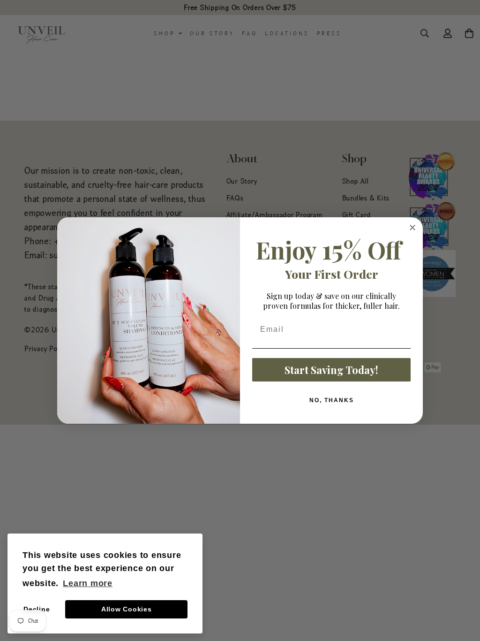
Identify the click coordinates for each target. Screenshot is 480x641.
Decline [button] (36, 609)
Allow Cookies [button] (126, 609)
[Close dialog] (412, 227)
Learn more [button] (87, 583)
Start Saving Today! (331, 370)
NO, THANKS (331, 400)
